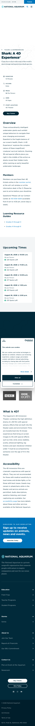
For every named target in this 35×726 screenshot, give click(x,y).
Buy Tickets (18, 680)
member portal (25, 182)
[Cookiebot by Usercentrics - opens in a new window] (25, 341)
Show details (25, 372)
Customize (16, 384)
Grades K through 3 (13, 222)
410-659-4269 (16, 199)
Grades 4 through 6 (13, 226)
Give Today (17, 686)
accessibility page (10, 501)
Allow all (17, 377)
